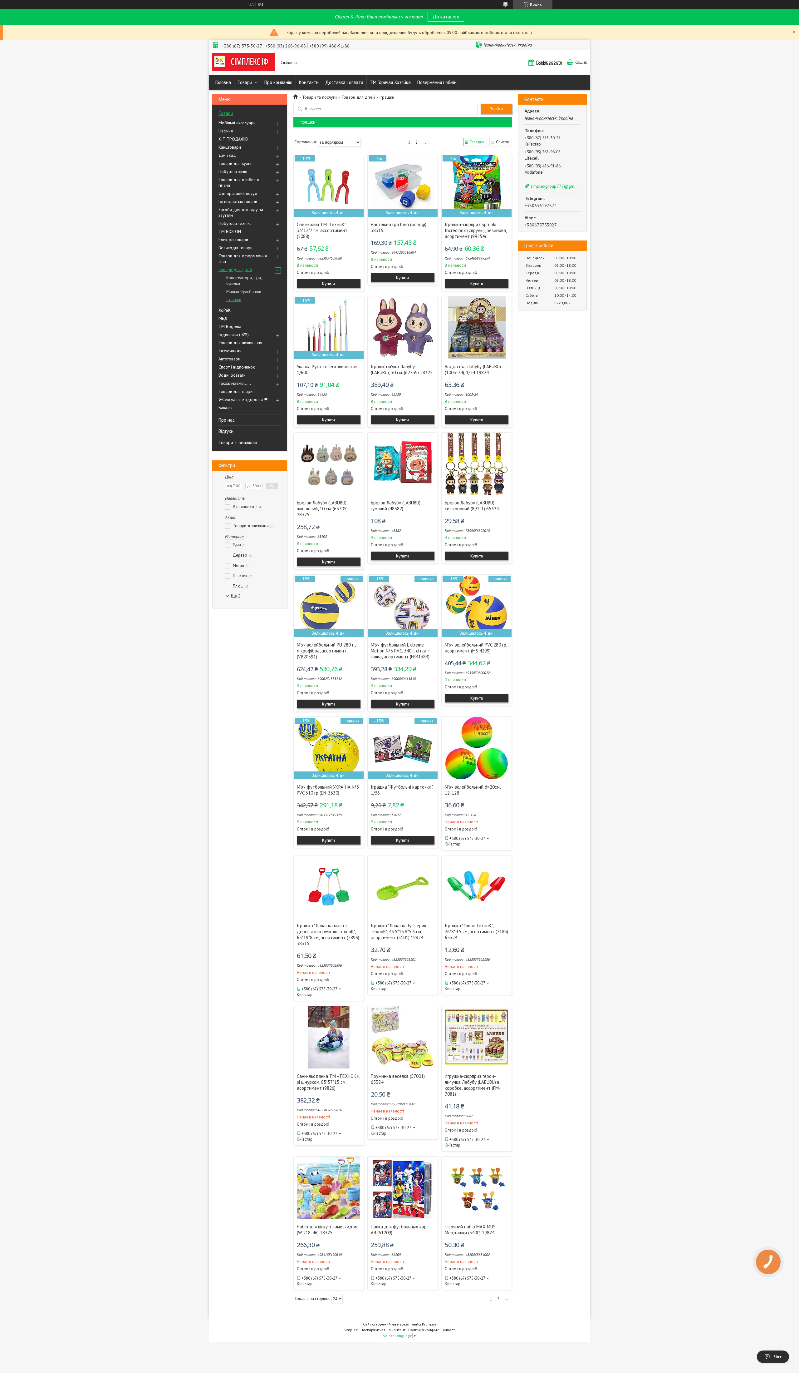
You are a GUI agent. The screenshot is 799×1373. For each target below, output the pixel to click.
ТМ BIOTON (229, 231)
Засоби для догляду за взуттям (240, 212)
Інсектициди (230, 351)
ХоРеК (224, 310)
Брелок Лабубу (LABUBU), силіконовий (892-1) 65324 (472, 506)
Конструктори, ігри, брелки (244, 280)
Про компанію (278, 82)
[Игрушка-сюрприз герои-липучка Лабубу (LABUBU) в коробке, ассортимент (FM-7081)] (477, 1037)
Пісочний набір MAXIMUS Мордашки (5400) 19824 (470, 1230)
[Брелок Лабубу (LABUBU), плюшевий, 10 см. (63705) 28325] (329, 464)
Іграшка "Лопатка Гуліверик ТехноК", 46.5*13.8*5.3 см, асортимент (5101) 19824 (398, 931)
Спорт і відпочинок (236, 367)
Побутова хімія (232, 171)
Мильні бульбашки (243, 291)
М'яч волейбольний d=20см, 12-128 (472, 790)
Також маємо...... (234, 383)
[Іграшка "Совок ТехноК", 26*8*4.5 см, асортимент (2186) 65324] (477, 886)
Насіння (225, 131)
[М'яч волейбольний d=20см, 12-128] (477, 748)
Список (502, 142)
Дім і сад (227, 155)
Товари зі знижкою (237, 442)
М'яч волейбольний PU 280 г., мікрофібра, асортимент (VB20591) (326, 651)
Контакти (309, 82)
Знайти (496, 109)
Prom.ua (429, 1324)
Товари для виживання (240, 342)
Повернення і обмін (437, 82)
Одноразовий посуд (237, 193)
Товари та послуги (319, 97)
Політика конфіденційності (432, 1329)
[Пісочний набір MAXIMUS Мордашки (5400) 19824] (477, 1188)
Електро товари (233, 239)
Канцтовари (229, 147)
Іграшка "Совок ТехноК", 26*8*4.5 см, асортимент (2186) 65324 (476, 931)
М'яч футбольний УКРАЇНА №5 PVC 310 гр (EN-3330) (328, 790)
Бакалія (225, 407)
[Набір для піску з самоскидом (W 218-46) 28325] (329, 1188)
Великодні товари (235, 247)
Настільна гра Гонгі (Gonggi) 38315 (398, 227)
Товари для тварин (236, 391)
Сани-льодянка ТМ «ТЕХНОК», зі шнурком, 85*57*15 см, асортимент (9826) (328, 1082)
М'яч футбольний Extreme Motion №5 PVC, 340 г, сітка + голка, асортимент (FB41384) (400, 651)
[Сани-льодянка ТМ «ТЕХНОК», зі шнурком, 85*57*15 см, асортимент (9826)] (329, 1037)
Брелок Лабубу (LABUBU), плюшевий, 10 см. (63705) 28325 (322, 509)
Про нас (226, 420)
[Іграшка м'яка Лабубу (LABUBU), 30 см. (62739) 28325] (403, 327)
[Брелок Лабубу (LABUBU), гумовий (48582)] (403, 464)
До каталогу (446, 16)
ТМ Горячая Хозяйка (390, 82)
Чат (778, 1356)
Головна (223, 82)
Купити (328, 283)
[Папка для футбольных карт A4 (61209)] (403, 1188)
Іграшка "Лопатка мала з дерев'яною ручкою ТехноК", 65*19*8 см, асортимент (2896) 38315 (328, 934)
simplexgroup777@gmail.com (555, 186)
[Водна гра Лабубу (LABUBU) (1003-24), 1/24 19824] (477, 327)
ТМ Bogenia (229, 326)
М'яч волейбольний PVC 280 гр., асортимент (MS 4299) (476, 648)
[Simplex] (243, 62)
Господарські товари (237, 201)
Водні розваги (232, 375)
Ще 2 (235, 596)
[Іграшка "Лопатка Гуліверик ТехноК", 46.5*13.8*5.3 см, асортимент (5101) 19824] (403, 886)
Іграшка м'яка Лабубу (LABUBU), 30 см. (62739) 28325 (402, 369)
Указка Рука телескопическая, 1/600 (327, 369)
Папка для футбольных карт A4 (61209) (400, 1230)
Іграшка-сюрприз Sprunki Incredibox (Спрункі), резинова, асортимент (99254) (476, 230)
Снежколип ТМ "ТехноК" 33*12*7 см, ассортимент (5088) (322, 230)
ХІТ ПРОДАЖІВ (233, 139)
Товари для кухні (234, 163)
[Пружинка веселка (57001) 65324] (403, 1037)
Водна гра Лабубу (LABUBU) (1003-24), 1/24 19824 (473, 369)
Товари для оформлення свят (242, 258)
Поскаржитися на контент (382, 1329)
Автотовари (229, 359)
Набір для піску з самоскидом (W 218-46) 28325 (327, 1230)
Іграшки (233, 299)
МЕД (223, 318)
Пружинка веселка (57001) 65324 (398, 1079)
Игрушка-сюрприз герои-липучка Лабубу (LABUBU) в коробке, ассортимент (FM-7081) (473, 1085)
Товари (245, 82)
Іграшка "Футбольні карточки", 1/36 (402, 790)
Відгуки (225, 431)
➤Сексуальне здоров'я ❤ (243, 399)
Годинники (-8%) (233, 334)
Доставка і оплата (344, 82)
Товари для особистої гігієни (239, 182)
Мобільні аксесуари (237, 123)
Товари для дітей (235, 269)
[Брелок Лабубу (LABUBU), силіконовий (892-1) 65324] (477, 464)
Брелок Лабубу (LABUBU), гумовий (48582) (396, 506)
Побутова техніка (235, 223)
